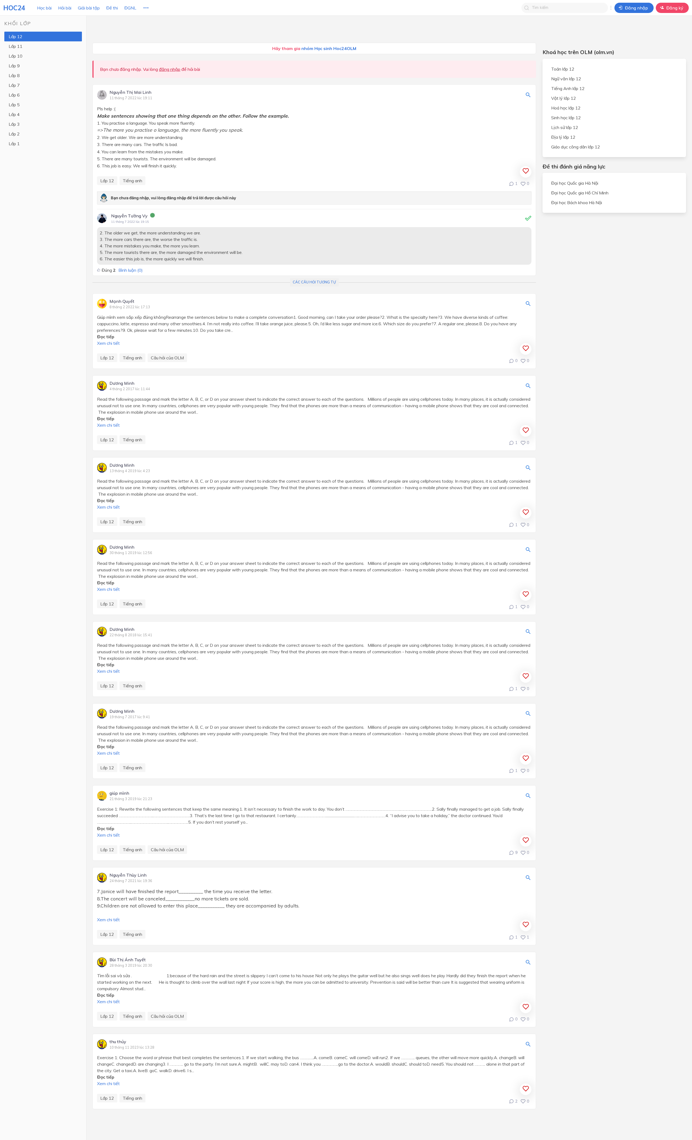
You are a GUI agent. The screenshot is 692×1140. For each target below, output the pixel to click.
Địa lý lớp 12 (563, 137)
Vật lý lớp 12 (563, 98)
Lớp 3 (14, 124)
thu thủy (117, 1041)
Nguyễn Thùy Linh (128, 875)
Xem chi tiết (108, 343)
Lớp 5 (14, 104)
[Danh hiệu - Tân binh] (152, 216)
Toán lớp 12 (562, 69)
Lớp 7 (14, 85)
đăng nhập (169, 69)
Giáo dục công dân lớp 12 (575, 147)
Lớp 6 (14, 95)
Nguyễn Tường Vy (129, 215)
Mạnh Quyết (121, 301)
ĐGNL (130, 8)
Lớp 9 (14, 65)
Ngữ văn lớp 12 (566, 78)
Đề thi (112, 8)
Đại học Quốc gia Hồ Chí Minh (579, 192)
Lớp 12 (15, 36)
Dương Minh (121, 383)
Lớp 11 (15, 46)
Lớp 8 (14, 75)
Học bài (44, 8)
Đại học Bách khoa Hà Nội (576, 202)
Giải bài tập (89, 8)
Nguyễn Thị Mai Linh (130, 92)
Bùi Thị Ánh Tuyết (127, 959)
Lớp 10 (15, 56)
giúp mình (119, 793)
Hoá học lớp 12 (566, 108)
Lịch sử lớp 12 (564, 127)
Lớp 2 (14, 134)
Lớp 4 (14, 114)
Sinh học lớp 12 (566, 117)
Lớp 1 (14, 143)
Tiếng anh (132, 180)
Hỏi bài (64, 8)
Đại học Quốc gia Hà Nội (574, 183)
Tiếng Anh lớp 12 (568, 88)
